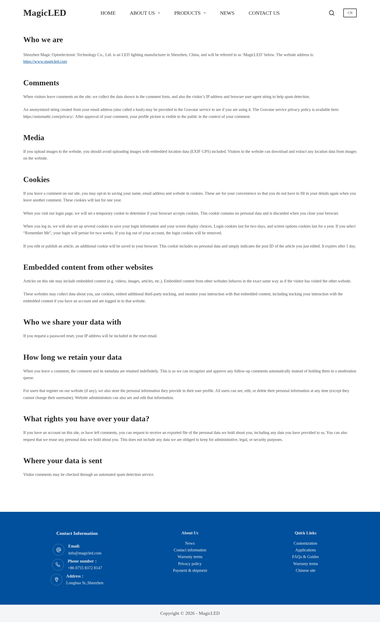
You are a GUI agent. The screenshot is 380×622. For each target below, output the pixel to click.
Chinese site (305, 570)
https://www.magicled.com (45, 61)
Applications (305, 550)
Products (187, 13)
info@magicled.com (84, 553)
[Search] (331, 13)
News (227, 13)
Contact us (264, 13)
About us (142, 13)
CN (350, 13)
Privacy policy (190, 563)
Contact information (190, 550)
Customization (305, 543)
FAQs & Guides (305, 556)
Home (108, 13)
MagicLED (44, 13)
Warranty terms (190, 556)
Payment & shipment (190, 570)
